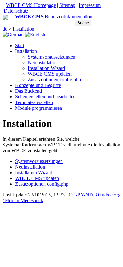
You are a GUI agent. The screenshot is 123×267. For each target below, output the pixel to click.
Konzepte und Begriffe (38, 85)
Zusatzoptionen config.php (54, 79)
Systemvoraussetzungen (51, 56)
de (5, 29)
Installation (23, 29)
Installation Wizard (46, 68)
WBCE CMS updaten (50, 74)
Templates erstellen (34, 102)
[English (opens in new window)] (35, 34)
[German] (14, 34)
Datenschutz (16, 11)
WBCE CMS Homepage (31, 5)
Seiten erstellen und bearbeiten (45, 96)
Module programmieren (38, 108)
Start (19, 45)
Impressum (90, 5)
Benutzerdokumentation (53, 16)
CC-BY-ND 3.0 (85, 194)
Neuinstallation (43, 62)
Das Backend (28, 91)
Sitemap (67, 5)
